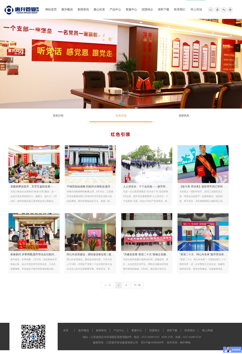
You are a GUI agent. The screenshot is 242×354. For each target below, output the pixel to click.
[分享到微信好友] (224, 9)
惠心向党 (99, 9)
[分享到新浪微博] (211, 9)
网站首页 (51, 9)
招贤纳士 (147, 9)
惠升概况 (67, 9)
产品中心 (115, 9)
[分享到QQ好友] (218, 9)
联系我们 (179, 9)
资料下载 (163, 9)
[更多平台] (230, 9)
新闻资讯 (83, 9)
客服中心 (131, 9)
